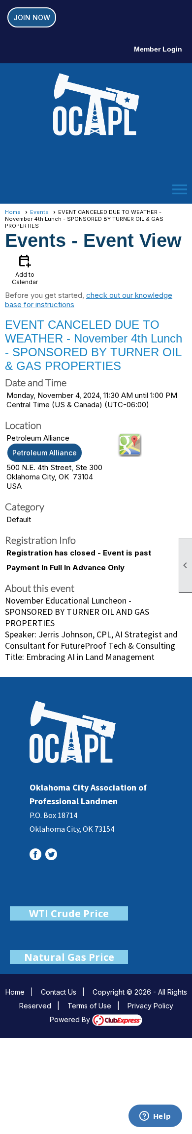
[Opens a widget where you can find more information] (155, 1117)
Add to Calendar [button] (25, 269)
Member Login (158, 49)
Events (39, 212)
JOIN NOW (31, 17)
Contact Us (58, 992)
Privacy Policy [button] (150, 1006)
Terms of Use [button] (89, 1006)
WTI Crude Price (69, 913)
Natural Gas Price (69, 957)
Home (13, 212)
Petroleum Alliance (44, 452)
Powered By (71, 1019)
